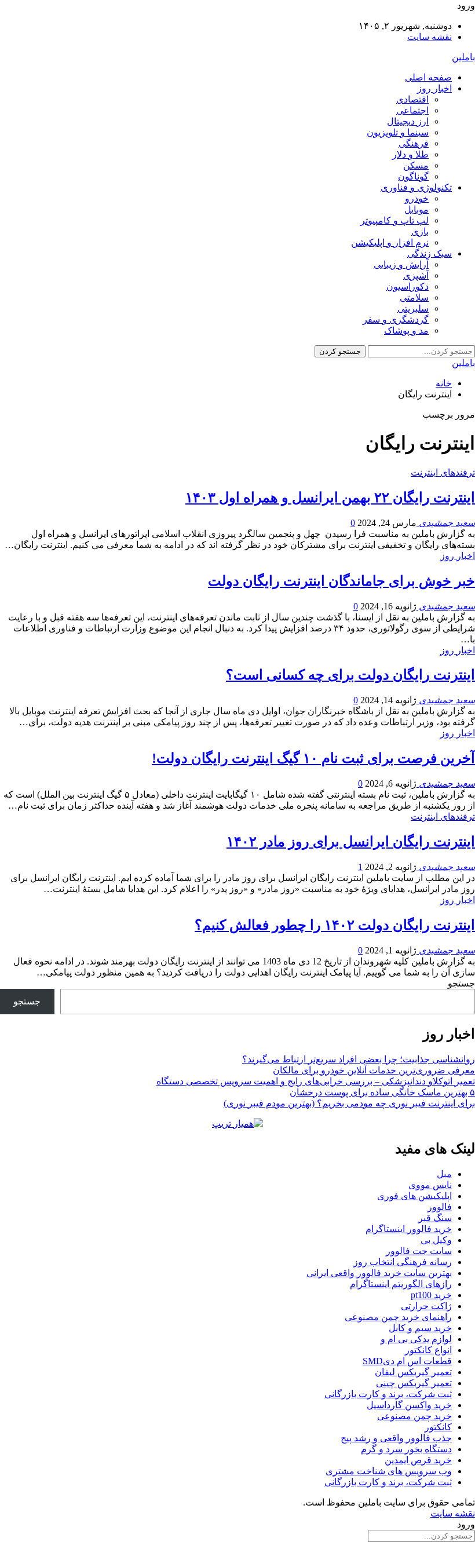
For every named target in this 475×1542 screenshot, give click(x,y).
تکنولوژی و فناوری (416, 187)
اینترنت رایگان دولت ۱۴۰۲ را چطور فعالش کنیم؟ (335, 925)
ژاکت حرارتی (426, 1306)
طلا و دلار (410, 154)
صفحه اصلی (428, 77)
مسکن (416, 165)
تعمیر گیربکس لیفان (413, 1372)
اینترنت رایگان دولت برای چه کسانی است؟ (350, 674)
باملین (463, 57)
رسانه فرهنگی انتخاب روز (402, 1262)
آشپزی (416, 275)
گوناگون (413, 176)
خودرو (417, 198)
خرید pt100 (431, 1295)
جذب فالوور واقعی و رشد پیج (396, 1438)
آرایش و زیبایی (401, 264)
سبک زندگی (429, 253)
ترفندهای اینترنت (443, 472)
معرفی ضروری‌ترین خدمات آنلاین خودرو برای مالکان (374, 1070)
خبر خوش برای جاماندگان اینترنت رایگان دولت (341, 581)
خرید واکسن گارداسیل (409, 1405)
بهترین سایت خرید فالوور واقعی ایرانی (379, 1273)
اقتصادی (412, 99)
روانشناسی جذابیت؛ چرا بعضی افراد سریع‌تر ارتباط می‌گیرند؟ (358, 1059)
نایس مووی (430, 1185)
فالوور (439, 1207)
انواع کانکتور (428, 1350)
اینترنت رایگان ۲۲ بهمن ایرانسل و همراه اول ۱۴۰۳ (330, 497)
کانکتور (438, 1427)
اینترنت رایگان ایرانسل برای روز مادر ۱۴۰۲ (350, 841)
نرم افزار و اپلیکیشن (390, 242)
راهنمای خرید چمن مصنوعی (398, 1317)
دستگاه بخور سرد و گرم (406, 1449)
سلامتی (414, 297)
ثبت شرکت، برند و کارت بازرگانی (388, 1394)
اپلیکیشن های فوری (414, 1196)
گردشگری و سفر (396, 319)
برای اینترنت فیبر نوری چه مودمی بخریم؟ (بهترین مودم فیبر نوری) (349, 1103)
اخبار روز (434, 88)
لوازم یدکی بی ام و (416, 1339)
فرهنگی (414, 143)
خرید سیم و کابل (420, 1328)
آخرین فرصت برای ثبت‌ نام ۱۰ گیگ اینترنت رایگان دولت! (313, 758)
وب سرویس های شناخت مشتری (389, 1471)
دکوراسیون (407, 286)
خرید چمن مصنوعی (414, 1416)
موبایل (416, 209)
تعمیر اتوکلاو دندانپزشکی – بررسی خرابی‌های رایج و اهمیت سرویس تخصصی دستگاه (315, 1081)
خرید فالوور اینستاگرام (409, 1229)
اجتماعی (412, 110)
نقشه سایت (429, 37)
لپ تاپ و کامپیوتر (394, 220)
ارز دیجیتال (408, 121)
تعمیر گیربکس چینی (414, 1383)
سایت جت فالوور (419, 1251)
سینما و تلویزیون (398, 132)
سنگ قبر (435, 1218)
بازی (420, 231)
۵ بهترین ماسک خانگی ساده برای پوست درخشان (382, 1092)
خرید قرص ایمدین (418, 1460)
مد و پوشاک (406, 330)
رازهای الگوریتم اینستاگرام (401, 1284)
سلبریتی (413, 308)
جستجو (461, 983)
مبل (444, 1174)
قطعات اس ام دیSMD (407, 1361)
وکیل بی (436, 1240)
